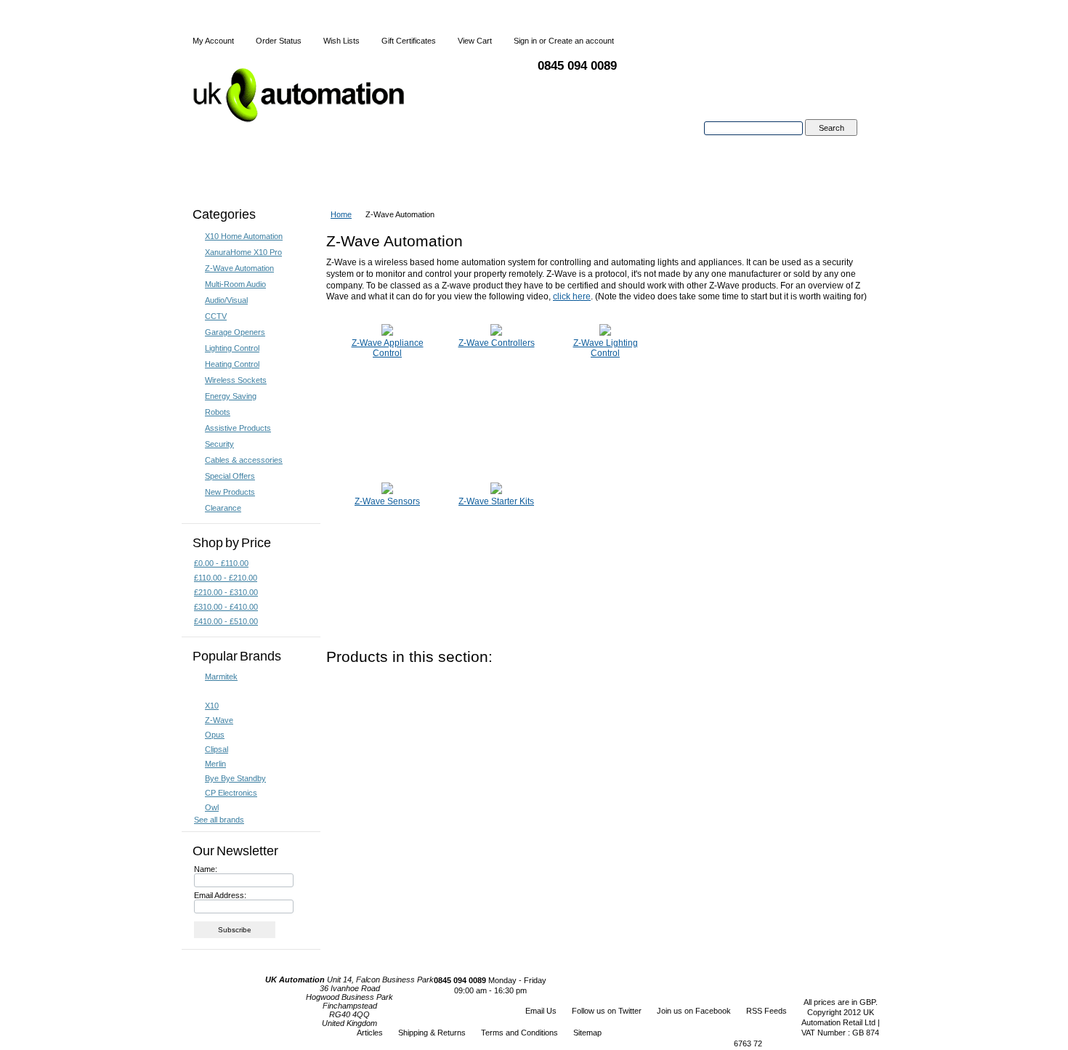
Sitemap (587, 1032)
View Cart (475, 40)
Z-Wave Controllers (496, 343)
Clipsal (216, 749)
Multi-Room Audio (235, 284)
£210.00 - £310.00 (226, 592)
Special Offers (230, 476)
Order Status (279, 40)
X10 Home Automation (244, 236)
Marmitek (221, 676)
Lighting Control (232, 348)
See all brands (219, 819)
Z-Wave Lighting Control (605, 348)
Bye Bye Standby (235, 778)
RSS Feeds (766, 1010)
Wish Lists (341, 40)
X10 (212, 705)
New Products (230, 492)
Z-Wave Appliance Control (388, 348)
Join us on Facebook (694, 1010)
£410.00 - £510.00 (226, 621)
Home (341, 214)
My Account (213, 40)
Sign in (525, 40)
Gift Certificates (408, 40)
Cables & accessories (244, 460)
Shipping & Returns (432, 1032)
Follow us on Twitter (607, 1010)
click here (572, 296)
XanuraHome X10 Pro (243, 252)
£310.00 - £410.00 (226, 606)
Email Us (541, 1010)
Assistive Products (238, 428)
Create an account (581, 40)
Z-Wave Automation (239, 268)
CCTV (216, 316)
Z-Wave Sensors (387, 501)
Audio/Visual (226, 300)
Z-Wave (219, 720)
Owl (212, 807)
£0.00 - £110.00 (221, 563)
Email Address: (220, 895)
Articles (370, 1032)
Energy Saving (230, 396)
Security (219, 444)
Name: (205, 869)
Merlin (215, 763)
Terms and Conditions (519, 1032)
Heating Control (232, 364)
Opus (214, 734)
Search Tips (830, 144)
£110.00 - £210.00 (225, 577)
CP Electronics (231, 792)
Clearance (223, 508)
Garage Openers (235, 332)
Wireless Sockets (236, 380)
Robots (217, 412)
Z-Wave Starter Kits (496, 501)
